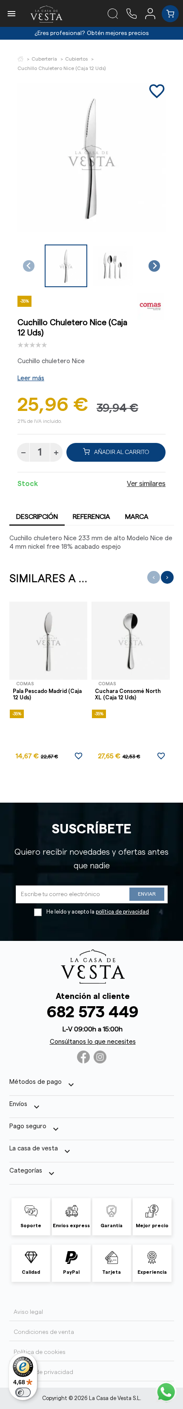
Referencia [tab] (91, 516)
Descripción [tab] (37, 516)
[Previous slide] (28, 266)
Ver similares (146, 483)
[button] (66, 266)
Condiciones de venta (44, 1332)
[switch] (23, 1392)
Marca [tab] (137, 516)
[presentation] (153, 577)
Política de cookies (40, 1352)
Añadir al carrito (121, 452)
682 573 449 (92, 1012)
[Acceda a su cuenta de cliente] (153, 13)
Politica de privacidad (43, 1372)
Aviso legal (28, 1312)
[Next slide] (154, 266)
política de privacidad (122, 911)
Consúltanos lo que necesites (93, 1042)
